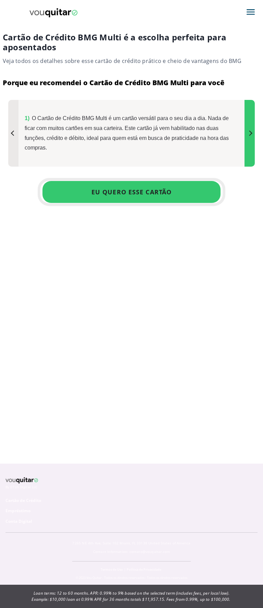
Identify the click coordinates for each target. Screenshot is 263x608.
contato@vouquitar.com (149, 551)
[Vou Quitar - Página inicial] (53, 12)
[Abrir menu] (251, 12)
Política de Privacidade (144, 569)
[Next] (250, 133)
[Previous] (13, 133)
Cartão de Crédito (23, 500)
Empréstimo (17, 511)
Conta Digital (18, 521)
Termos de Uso (112, 569)
